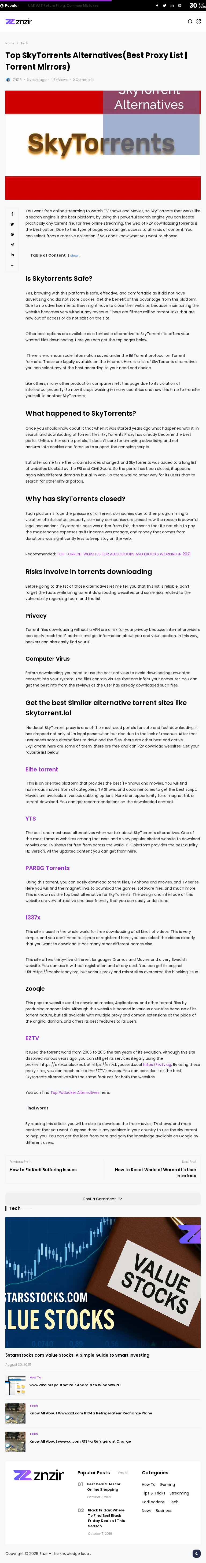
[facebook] (157, 5)
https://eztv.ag (157, 1064)
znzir (17, 79)
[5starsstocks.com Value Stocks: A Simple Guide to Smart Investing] (103, 1282)
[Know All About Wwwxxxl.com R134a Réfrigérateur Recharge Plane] (15, 1413)
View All (123, 1473)
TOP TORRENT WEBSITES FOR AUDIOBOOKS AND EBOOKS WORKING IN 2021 (123, 554)
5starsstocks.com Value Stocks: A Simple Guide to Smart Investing (77, 1355)
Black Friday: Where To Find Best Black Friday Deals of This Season (106, 1518)
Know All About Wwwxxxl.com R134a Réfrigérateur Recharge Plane (91, 1413)
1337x (32, 917)
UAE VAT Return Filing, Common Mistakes (63, 5)
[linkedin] (172, 5)
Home (9, 43)
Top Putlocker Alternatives (75, 1092)
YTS (30, 818)
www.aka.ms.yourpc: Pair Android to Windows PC (75, 1385)
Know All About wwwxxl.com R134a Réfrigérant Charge (80, 1441)
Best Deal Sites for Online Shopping (104, 1487)
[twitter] (164, 5)
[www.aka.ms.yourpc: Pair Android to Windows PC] (15, 1385)
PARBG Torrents (47, 868)
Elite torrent (41, 769)
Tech (24, 43)
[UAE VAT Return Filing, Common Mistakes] (24, 5)
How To (35, 1377)
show (74, 255)
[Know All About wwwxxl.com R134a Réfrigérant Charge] (15, 1442)
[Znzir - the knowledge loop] (18, 21)
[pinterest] (179, 5)
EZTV (32, 1038)
